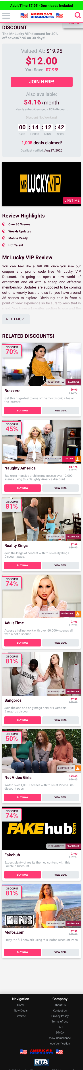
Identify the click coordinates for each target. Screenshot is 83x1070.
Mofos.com (14, 932)
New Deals (21, 1010)
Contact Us (60, 1010)
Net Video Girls (17, 778)
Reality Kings (16, 546)
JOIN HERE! (41, 81)
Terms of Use (60, 1021)
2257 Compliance (60, 1038)
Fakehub (12, 855)
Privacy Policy (60, 1016)
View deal (60, 410)
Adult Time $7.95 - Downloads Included (41, 6)
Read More (16, 319)
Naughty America (20, 468)
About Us (60, 1005)
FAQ (60, 1027)
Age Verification (60, 1043)
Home (21, 1005)
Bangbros (12, 700)
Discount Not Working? (41, 117)
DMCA (60, 1032)
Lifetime (20, 1016)
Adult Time (14, 623)
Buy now (22, 410)
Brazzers (12, 391)
